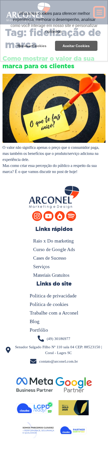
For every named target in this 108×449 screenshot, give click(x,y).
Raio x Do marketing (53, 241)
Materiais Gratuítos (51, 275)
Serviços (41, 266)
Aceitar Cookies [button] (76, 46)
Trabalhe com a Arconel (54, 313)
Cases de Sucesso (49, 258)
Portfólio (39, 330)
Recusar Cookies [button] (31, 46)
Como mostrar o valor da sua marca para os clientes (48, 62)
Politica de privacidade (53, 295)
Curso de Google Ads (54, 249)
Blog (34, 321)
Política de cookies (49, 304)
